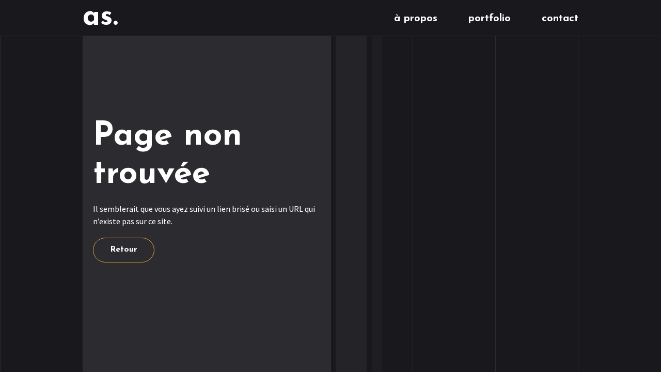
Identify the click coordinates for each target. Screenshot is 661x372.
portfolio (489, 18)
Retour (123, 249)
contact (560, 18)
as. (100, 17)
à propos (415, 18)
